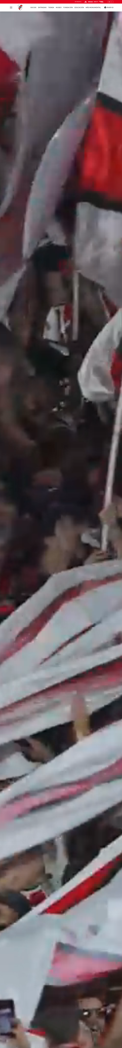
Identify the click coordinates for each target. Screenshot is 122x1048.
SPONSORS (78, 1)
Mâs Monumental (93, 7)
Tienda (51, 7)
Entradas (42, 7)
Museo (59, 7)
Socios (33, 7)
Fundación (68, 7)
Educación (79, 7)
